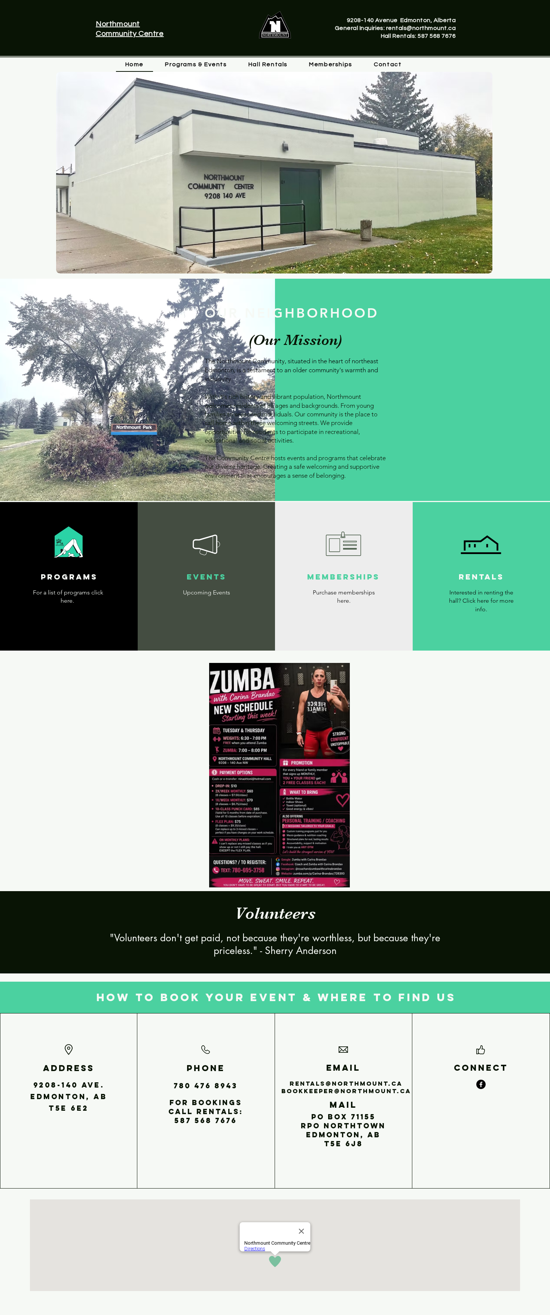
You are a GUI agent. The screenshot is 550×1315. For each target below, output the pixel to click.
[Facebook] (481, 1084)
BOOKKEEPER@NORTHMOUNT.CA (346, 1091)
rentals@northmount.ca (346, 1083)
